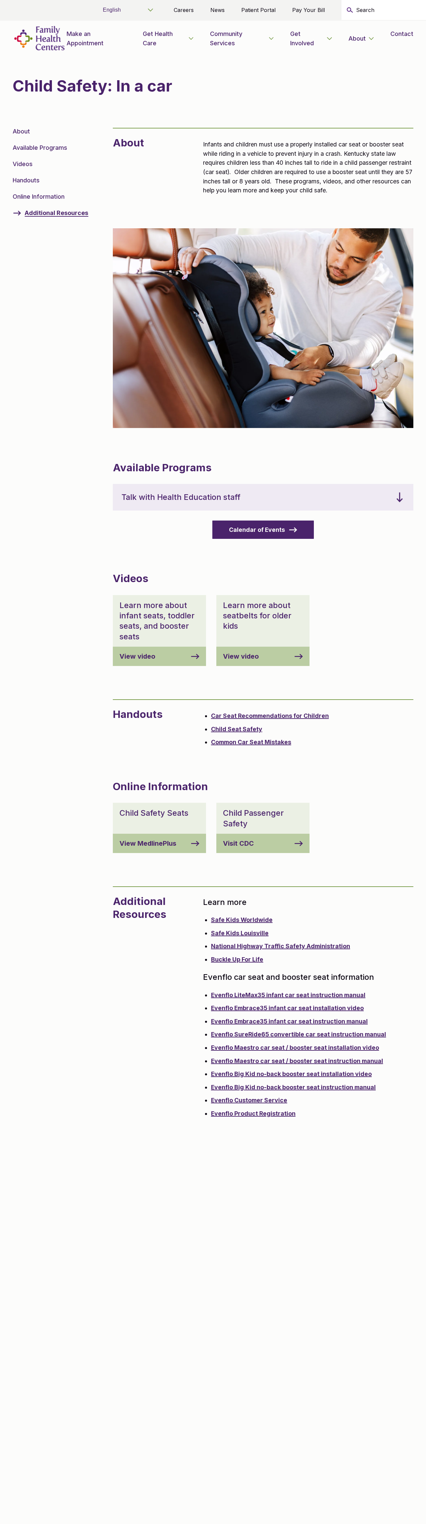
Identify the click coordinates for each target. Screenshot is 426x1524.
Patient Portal (258, 10)
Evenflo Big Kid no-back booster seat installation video (291, 1073)
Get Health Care (158, 38)
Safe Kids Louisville (240, 933)
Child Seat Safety (236, 729)
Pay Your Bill (308, 10)
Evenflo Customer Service (249, 1100)
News (217, 10)
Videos (23, 163)
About (357, 38)
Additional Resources (56, 212)
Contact (401, 33)
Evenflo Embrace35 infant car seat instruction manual (289, 1021)
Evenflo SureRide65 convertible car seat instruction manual (298, 1034)
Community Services (226, 38)
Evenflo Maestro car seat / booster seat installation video (295, 1047)
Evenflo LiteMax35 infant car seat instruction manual (288, 994)
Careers (184, 10)
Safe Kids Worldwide (242, 919)
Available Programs (40, 147)
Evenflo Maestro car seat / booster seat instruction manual (297, 1060)
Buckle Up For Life (237, 959)
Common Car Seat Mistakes (251, 742)
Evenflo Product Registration (253, 1113)
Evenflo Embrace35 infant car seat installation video (287, 1007)
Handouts (26, 180)
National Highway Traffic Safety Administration (280, 946)
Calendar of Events (257, 529)
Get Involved (302, 38)
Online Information (39, 196)
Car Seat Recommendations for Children (270, 715)
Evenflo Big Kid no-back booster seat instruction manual (293, 1087)
